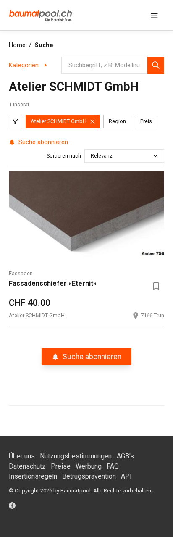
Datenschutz (27, 466)
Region (117, 121)
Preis (146, 121)
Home (17, 45)
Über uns (22, 456)
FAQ (113, 466)
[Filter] (15, 121)
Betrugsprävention (89, 476)
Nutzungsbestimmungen (76, 456)
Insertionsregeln (33, 476)
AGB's (125, 456)
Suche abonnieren (43, 142)
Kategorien (24, 65)
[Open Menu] (154, 15)
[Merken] (155, 286)
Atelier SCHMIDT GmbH (58, 121)
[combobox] (91, 156)
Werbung (89, 466)
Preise (61, 466)
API (126, 476)
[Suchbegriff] (155, 65)
